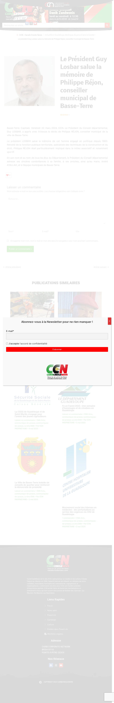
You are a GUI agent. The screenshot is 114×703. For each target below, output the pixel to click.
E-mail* (10, 331)
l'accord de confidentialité (33, 343)
